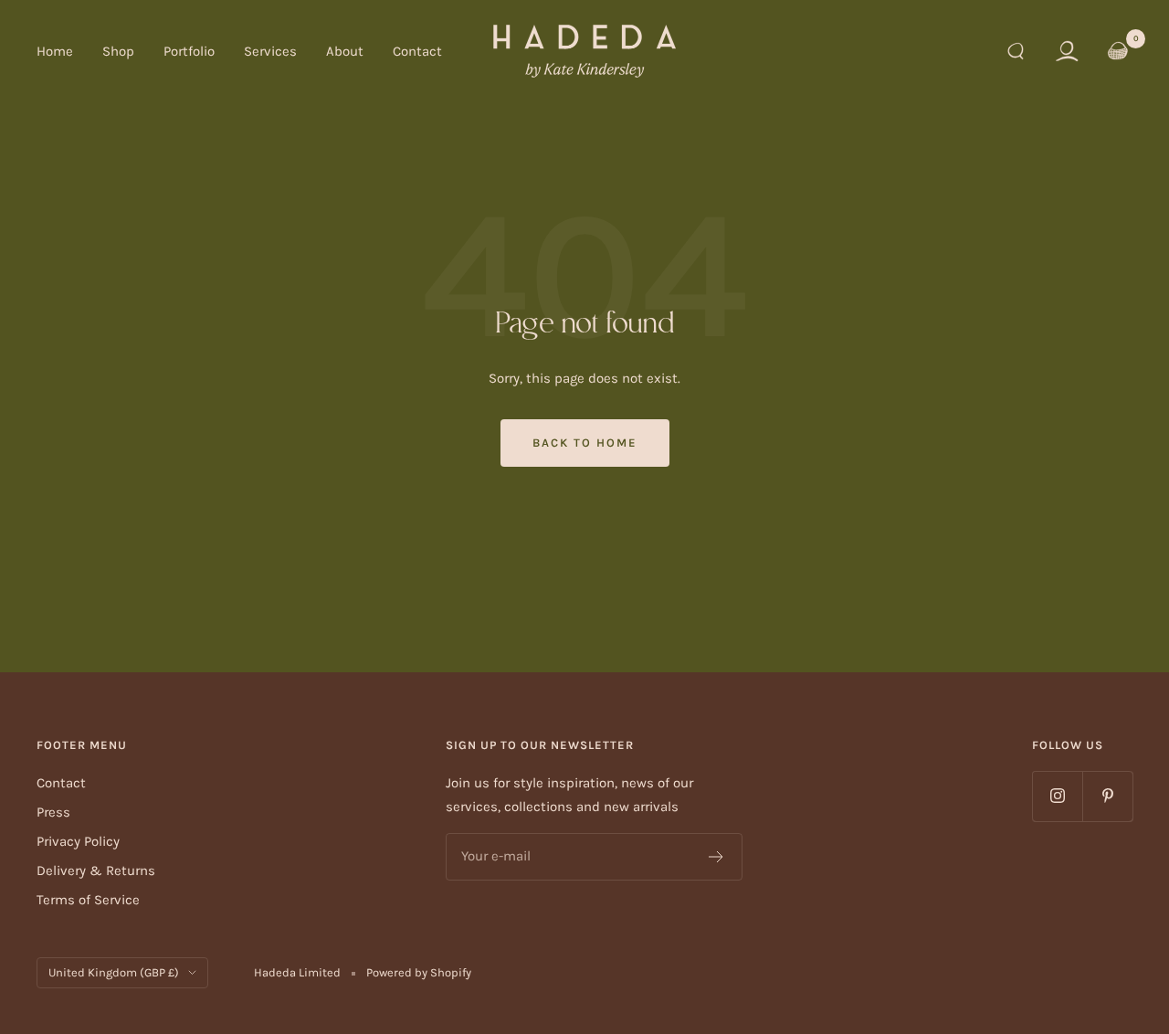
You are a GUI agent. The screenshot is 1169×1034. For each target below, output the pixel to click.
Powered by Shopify (418, 972)
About (344, 51)
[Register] (716, 856)
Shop (118, 51)
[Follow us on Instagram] (1057, 796)
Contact (417, 51)
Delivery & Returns (96, 870)
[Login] (1066, 51)
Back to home (584, 442)
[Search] (1015, 51)
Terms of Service (88, 900)
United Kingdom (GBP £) (113, 972)
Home (55, 51)
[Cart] (1117, 51)
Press (53, 812)
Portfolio (189, 51)
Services (270, 51)
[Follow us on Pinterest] (1107, 796)
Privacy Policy (78, 841)
